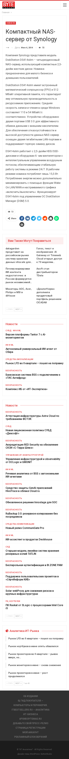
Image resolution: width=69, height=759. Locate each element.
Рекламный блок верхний (30, 737)
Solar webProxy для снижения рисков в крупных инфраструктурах (30, 592)
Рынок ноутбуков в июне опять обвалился (33, 646)
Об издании (30, 696)
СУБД (8, 330)
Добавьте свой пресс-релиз (30, 723)
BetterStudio (46, 754)
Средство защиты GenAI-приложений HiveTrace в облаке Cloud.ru (29, 489)
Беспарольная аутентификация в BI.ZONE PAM (34, 565)
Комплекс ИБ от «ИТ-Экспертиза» (26, 389)
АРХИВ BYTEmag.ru (30, 718)
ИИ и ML (17, 330)
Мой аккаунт (30, 732)
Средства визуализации (19, 359)
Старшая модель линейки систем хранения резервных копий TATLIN (32, 552)
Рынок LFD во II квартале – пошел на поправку (34, 363)
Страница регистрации (30, 728)
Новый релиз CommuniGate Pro (25, 528)
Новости (11, 23)
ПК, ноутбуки (13, 601)
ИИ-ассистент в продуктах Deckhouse (29, 539)
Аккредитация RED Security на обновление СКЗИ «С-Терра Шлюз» (32, 446)
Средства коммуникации (20, 524)
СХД (8, 547)
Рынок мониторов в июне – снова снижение (34, 665)
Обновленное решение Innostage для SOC (31, 502)
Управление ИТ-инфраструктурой (24, 455)
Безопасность (14, 370)
